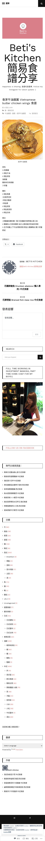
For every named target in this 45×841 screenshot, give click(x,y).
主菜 (8, 574)
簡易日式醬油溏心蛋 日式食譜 (14, 472)
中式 (5, 666)
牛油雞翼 (8, 113)
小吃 (8, 709)
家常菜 (8, 700)
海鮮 (5, 641)
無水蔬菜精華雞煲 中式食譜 (14, 493)
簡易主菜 (9, 683)
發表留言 (35, 113)
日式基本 (9, 628)
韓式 (5, 548)
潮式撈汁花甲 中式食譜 (12, 481)
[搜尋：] (22, 357)
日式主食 (9, 633)
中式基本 (9, 713)
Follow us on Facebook (20, 448)
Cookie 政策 (7, 832)
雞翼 (13, 113)
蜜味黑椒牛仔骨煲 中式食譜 (14, 510)
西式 (5, 553)
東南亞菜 (11, 110)
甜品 (5, 531)
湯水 (8, 717)
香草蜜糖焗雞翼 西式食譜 (13, 489)
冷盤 (8, 696)
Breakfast (10, 557)
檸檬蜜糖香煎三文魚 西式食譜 (14, 506)
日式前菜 (9, 624)
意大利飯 (9, 569)
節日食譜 (9, 679)
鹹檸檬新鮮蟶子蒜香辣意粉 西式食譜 (17, 787)
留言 (36, 334)
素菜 (5, 536)
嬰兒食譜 (7, 612)
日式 (5, 616)
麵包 (5, 595)
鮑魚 (8, 658)
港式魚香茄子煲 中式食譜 (13, 774)
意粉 (8, 565)
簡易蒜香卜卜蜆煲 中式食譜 (14, 498)
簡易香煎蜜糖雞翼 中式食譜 (14, 476)
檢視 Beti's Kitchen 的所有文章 (31, 266)
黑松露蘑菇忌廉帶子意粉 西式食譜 (16, 485)
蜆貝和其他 (10, 645)
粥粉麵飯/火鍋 (11, 687)
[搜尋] (40, 357)
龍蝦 (8, 662)
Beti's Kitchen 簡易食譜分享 (22, 63)
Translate (19, 750)
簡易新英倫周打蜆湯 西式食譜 (14, 779)
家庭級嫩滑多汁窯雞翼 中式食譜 (15, 783)
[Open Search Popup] (41, 3)
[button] (22, 408)
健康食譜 (7, 607)
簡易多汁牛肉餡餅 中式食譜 (14, 791)
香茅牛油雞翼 (21, 113)
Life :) (6, 599)
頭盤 (8, 561)
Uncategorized (9, 603)
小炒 (8, 704)
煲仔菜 (8, 675)
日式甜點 (9, 620)
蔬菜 (5, 540)
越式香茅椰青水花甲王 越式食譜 (15, 502)
